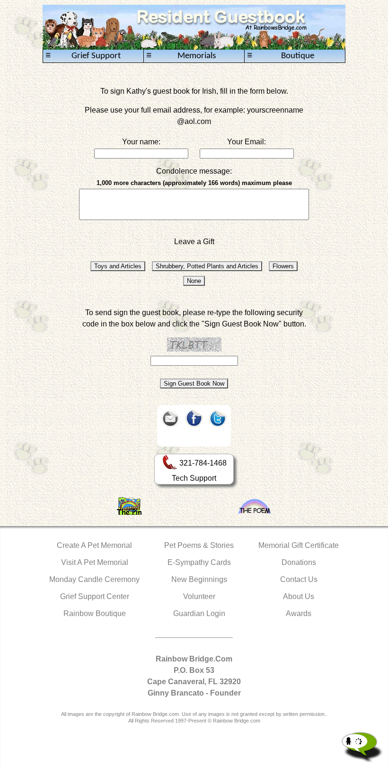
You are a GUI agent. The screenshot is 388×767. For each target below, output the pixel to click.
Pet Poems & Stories (199, 545)
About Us (298, 596)
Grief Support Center (94, 596)
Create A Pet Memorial (94, 545)
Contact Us (298, 579)
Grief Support (83, 56)
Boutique (280, 56)
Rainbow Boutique (94, 613)
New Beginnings (199, 579)
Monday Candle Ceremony (94, 579)
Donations (299, 562)
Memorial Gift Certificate (298, 545)
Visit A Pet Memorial (94, 562)
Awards (298, 613)
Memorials (181, 56)
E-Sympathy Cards (199, 562)
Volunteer (199, 596)
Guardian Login (199, 613)
